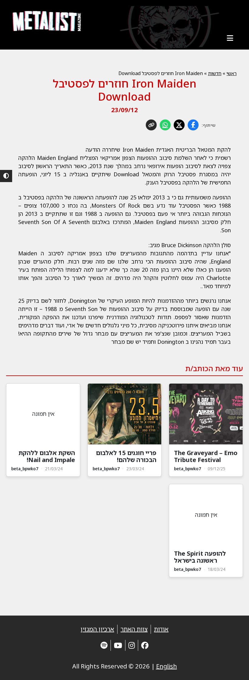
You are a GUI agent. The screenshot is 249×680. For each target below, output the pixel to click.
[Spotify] (104, 645)
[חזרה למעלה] (234, 668)
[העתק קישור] (151, 124)
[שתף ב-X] (179, 124)
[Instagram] (131, 645)
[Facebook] (144, 645)
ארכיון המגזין (97, 629)
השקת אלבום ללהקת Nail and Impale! (47, 456)
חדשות (214, 73)
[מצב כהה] (6, 176)
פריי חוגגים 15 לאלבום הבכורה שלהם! (126, 456)
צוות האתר (134, 629)
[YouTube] (118, 645)
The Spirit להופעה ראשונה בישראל (200, 556)
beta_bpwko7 (187, 468)
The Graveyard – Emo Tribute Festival (205, 456)
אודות (161, 629)
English (166, 666)
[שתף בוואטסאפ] (165, 124)
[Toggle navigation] (230, 38)
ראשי (232, 73)
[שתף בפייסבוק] (193, 124)
